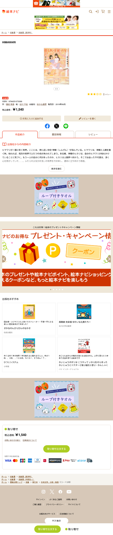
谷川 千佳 (24, 104)
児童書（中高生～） (26, 479)
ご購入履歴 (37, 504)
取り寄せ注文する (56, 448)
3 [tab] (56, 289)
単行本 (35, 482)
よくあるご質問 (55, 499)
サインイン (40, 499)
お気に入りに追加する (33, 118)
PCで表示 (56, 521)
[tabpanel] (56, 256)
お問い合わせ (71, 499)
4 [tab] (59, 289)
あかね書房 (41, 104)
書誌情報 (56, 134)
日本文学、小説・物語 (50, 482)
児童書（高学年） (26, 32)
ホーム (4, 32)
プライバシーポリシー (55, 504)
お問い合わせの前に (12, 440)
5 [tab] (62, 289)
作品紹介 (20, 134)
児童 (27, 482)
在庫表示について (30, 440)
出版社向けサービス (47, 514)
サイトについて (74, 504)
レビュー (93, 134)
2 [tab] (53, 289)
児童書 (12, 32)
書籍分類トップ (16, 482)
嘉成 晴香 (10, 104)
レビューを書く (89, 118)
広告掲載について (67, 514)
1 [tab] (50, 289)
